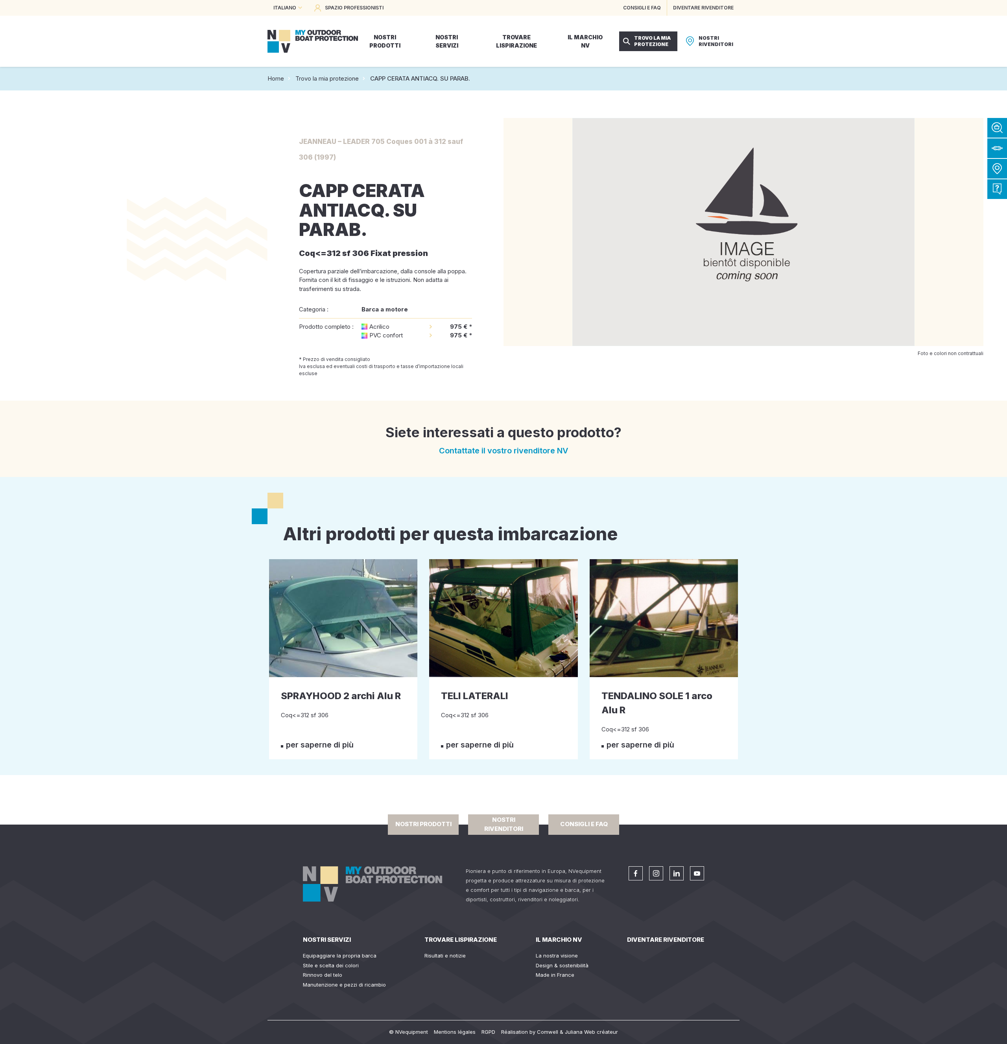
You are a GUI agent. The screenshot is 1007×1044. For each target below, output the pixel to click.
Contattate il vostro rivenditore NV (503, 450)
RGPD (488, 1032)
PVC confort (386, 335)
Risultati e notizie (445, 955)
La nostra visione (557, 955)
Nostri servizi (327, 939)
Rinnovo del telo (322, 975)
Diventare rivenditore (665, 939)
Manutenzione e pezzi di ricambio (344, 984)
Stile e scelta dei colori (331, 965)
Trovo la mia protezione (327, 78)
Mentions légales (455, 1032)
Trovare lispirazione (460, 939)
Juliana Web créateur (591, 1032)
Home (275, 78)
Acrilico (379, 326)
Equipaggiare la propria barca (339, 955)
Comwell (547, 1032)
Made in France (555, 975)
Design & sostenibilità (562, 965)
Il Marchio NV (559, 939)
